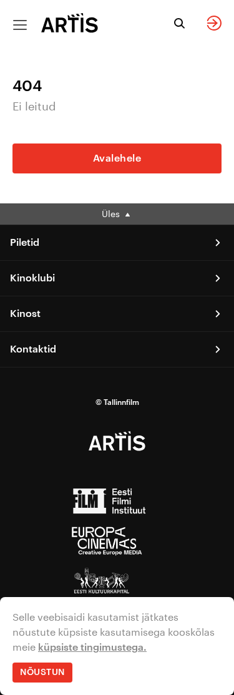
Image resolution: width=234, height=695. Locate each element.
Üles (112, 213)
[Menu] (19, 24)
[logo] (69, 22)
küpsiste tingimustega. (92, 648)
